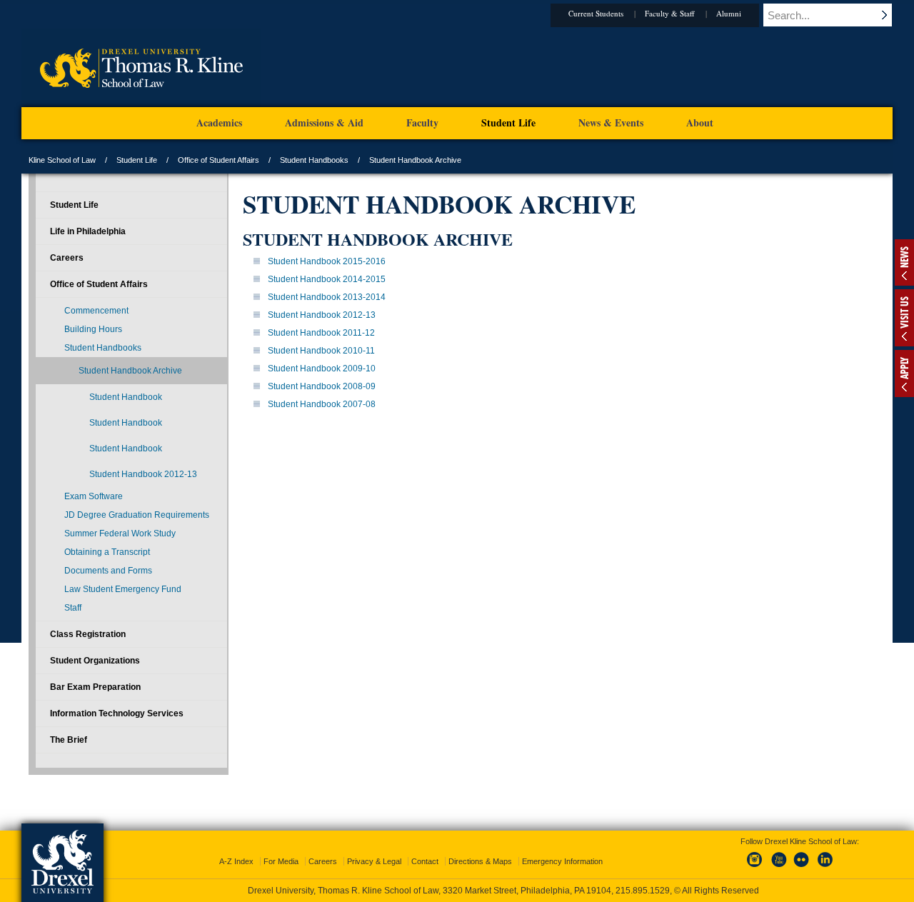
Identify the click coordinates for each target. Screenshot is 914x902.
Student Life (136, 160)
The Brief (68, 740)
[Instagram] (754, 867)
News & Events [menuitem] (610, 122)
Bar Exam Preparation (95, 687)
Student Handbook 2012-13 (322, 315)
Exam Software (93, 496)
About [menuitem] (699, 122)
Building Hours (93, 329)
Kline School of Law (62, 160)
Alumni (728, 13)
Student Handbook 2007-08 (322, 404)
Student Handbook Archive (130, 371)
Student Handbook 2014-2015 (327, 279)
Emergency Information (562, 861)
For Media (280, 861)
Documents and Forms (108, 571)
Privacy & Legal (374, 861)
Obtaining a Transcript (107, 552)
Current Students (595, 13)
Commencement (96, 311)
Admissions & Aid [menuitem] (324, 122)
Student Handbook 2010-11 (321, 351)
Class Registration (88, 634)
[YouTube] (778, 867)
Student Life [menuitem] (508, 122)
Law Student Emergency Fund (122, 589)
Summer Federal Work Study (120, 533)
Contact (424, 861)
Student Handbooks (314, 160)
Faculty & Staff (670, 13)
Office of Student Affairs (218, 160)
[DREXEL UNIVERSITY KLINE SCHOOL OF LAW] (141, 104)
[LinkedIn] (825, 867)
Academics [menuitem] (219, 122)
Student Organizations (95, 661)
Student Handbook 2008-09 (322, 386)
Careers (67, 258)
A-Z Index (236, 861)
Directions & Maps (480, 861)
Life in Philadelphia (88, 231)
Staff (72, 608)
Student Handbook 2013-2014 (327, 297)
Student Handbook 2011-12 (321, 333)
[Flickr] (802, 867)
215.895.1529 (643, 891)
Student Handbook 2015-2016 (327, 261)
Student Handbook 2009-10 (322, 369)
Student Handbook (125, 397)
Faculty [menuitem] (422, 122)
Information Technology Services (117, 713)
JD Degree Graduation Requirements (136, 515)
